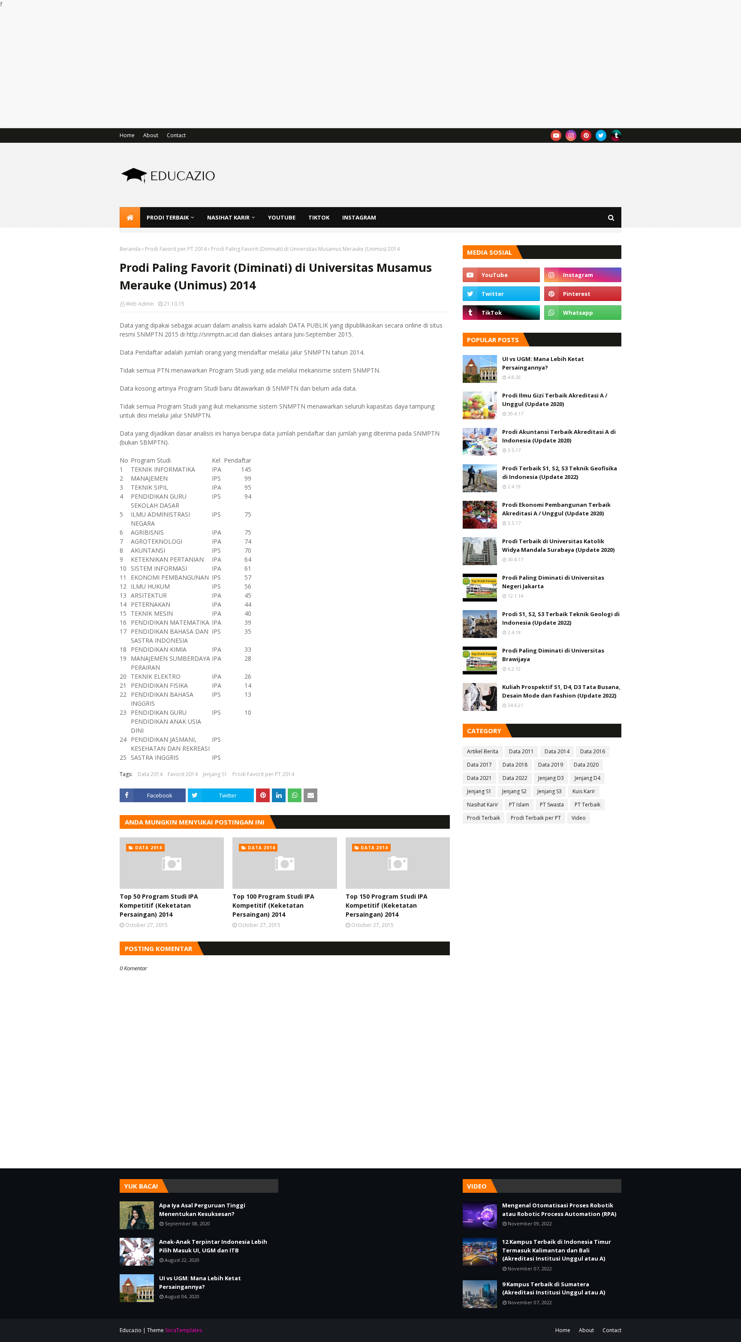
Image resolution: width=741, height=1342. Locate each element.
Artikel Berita (482, 751)
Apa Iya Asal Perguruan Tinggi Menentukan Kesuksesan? (202, 1209)
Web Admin (140, 303)
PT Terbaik (587, 804)
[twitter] (601, 135)
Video (579, 817)
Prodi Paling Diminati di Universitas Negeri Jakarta (553, 582)
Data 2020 (586, 764)
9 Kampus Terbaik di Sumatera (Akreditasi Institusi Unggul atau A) (553, 1288)
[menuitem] (130, 217)
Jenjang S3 (549, 791)
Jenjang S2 (514, 791)
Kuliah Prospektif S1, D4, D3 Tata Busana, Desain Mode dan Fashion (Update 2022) (561, 691)
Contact (176, 135)
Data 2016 (592, 751)
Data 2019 (550, 764)
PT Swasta (552, 804)
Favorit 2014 (183, 774)
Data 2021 (479, 778)
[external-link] (616, 135)
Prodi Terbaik (483, 817)
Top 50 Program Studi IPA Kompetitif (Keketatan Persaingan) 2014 (159, 905)
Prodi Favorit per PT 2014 (176, 249)
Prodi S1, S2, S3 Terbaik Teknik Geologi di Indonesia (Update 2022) (561, 618)
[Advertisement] (257, 68)
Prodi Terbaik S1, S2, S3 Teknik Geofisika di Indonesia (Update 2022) (559, 472)
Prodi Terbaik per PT (536, 817)
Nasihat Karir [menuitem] (228, 217)
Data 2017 (479, 764)
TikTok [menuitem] (318, 217)
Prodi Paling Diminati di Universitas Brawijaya (553, 655)
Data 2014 (150, 774)
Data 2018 (515, 764)
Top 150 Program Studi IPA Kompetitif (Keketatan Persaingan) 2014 (387, 905)
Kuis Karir (583, 791)
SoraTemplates (183, 1330)
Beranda (130, 249)
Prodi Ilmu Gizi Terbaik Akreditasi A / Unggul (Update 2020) (554, 399)
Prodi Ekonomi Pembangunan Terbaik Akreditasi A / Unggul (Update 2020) (556, 509)
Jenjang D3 (551, 778)
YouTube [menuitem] (281, 217)
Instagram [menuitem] (359, 217)
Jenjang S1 (215, 774)
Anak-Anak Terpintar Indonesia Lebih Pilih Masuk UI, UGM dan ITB (213, 1246)
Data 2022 (515, 778)
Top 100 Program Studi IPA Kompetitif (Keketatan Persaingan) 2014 (273, 905)
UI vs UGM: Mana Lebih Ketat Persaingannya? (543, 363)
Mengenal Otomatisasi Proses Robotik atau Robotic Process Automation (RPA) (559, 1209)
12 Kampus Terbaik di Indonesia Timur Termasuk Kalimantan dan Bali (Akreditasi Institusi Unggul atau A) (556, 1250)
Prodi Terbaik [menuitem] (168, 217)
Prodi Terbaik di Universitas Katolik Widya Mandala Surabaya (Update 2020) (558, 545)
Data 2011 (521, 751)
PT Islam (519, 804)
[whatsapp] (582, 312)
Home (127, 135)
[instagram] (571, 135)
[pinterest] (586, 135)
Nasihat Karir (482, 804)
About (150, 135)
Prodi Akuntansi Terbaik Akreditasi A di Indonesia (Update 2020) (559, 436)
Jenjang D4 (587, 778)
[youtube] (556, 135)
